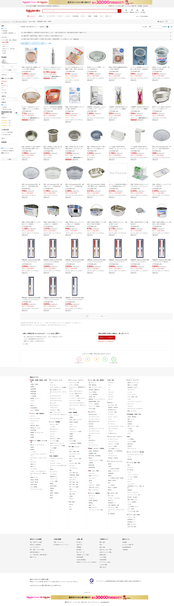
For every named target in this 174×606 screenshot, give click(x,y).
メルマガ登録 (103, 557)
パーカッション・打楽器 (75, 431)
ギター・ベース (73, 426)
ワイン (109, 385)
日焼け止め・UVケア (94, 487)
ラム (109, 389)
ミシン (32, 403)
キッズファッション (113, 439)
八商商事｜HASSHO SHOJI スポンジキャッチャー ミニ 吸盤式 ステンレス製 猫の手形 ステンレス (118, 108)
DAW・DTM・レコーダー (75, 419)
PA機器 (71, 417)
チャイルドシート (112, 455)
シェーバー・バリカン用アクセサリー (58, 466)
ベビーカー (111, 453)
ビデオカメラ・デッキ (55, 398)
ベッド (129, 472)
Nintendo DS (92, 440)
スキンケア (91, 473)
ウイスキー (111, 382)
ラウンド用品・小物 (132, 396)
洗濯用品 (130, 424)
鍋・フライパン (92, 382)
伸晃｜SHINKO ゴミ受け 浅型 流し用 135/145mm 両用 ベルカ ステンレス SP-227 (31, 148)
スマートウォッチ (132, 448)
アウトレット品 (131, 517)
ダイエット (91, 498)
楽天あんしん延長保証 (35, 544)
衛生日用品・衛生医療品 (95, 455)
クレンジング (92, 478)
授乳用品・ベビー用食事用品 (115, 451)
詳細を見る (76, 39)
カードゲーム (111, 421)
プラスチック (4, 85)
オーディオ (52, 385)
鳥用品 (109, 475)
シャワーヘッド (54, 479)
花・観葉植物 (111, 513)
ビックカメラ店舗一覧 (130, 6)
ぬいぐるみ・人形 (112, 405)
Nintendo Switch (93, 414)
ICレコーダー (53, 403)
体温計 (51, 497)
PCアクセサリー (54, 429)
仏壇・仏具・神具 (132, 526)
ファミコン (91, 442)
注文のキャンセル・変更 (105, 549)
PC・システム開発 (73, 486)
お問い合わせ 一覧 (85, 602)
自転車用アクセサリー (133, 387)
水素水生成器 (33, 484)
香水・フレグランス (94, 489)
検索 (10, 70)
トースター (33, 452)
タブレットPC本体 (73, 385)
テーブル (130, 479)
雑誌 (70, 470)
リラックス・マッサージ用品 (96, 510)
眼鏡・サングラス (132, 411)
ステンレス (4, 81)
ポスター (71, 498)
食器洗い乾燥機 (34, 479)
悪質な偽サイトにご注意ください (53, 585)
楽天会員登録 (144, 16)
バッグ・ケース (131, 394)
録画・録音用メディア (55, 389)
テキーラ (110, 399)
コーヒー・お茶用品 (94, 404)
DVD (70, 509)
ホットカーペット (34, 420)
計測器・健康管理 (93, 500)
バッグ (129, 457)
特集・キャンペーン (59, 542)
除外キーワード (5, 153)
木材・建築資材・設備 (113, 505)
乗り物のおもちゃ (112, 409)
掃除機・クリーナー (35, 398)
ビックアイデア (51, 16)
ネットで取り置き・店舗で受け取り (38, 554)
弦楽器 (71, 436)
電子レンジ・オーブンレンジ (37, 444)
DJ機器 (71, 434)
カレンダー (72, 465)
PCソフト (52, 452)
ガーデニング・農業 (113, 507)
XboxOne (91, 424)
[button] (1, 61)
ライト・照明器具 (34, 410)
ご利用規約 (125, 549)
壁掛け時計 (130, 444)
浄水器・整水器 (34, 482)
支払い (101, 544)
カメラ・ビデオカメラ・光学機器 (58, 387)
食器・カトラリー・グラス (95, 387)
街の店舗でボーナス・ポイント (61, 544)
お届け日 (3, 102)
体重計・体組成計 (54, 493)
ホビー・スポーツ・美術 (75, 458)
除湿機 (32, 437)
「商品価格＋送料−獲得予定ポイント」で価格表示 (32, 26)
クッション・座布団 (132, 477)
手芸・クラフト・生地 (133, 426)
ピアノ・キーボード (74, 415)
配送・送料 (102, 542)
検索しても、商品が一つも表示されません (34, 341)
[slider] (1, 63)
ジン (109, 387)
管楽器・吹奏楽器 (73, 422)
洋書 (70, 489)
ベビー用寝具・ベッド (113, 448)
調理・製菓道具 (92, 385)
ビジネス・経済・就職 (74, 463)
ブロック (110, 431)
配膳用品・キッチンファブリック (97, 399)
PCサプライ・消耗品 (55, 438)
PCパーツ (52, 450)
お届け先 (3, 96)
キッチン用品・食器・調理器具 (19, 21)
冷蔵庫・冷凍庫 (34, 384)
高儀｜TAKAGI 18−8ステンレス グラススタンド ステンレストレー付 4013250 (139, 186)
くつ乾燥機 (33, 396)
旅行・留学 (72, 456)
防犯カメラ (111, 500)
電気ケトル (33, 466)
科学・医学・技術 (73, 484)
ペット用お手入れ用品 (113, 468)
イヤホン (68, 16)
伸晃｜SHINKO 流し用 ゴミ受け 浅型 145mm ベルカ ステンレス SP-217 (74, 148)
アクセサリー (72, 429)
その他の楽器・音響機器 (75, 443)
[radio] (2, 28)
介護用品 (91, 462)
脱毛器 (51, 469)
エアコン (83, 16)
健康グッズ (91, 505)
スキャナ (52, 436)
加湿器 (32, 435)
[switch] (16, 113)
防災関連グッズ (112, 502)
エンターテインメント (74, 454)
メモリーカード (54, 407)
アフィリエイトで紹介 (105, 562)
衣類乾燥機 (33, 391)
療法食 (109, 489)
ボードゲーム (111, 424)
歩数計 (51, 490)
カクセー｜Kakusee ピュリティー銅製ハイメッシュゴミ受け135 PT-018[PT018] (31, 108)
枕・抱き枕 (130, 469)
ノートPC (52, 426)
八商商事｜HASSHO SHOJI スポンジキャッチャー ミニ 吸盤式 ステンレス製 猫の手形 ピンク (139, 108)
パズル (109, 419)
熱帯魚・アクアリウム (113, 471)
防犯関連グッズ (131, 519)
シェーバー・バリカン (55, 463)
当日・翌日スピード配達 (36, 542)
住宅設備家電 (33, 407)
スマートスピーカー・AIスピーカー (58, 415)
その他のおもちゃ (112, 433)
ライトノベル (72, 491)
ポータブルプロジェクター (56, 418)
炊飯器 (32, 447)
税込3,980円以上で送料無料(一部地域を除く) (49, 6)
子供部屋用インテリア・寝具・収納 (136, 487)
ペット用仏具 (111, 485)
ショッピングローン (35, 547)
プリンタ (52, 434)
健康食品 (91, 502)
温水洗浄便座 (53, 486)
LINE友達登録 (103, 559)
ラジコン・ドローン (113, 416)
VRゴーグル (72, 409)
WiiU (90, 435)
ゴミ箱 (129, 504)
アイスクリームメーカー (36, 489)
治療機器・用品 (92, 453)
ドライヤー (60, 16)
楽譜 (70, 461)
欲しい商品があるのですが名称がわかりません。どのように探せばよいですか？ (43, 336)
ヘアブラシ (52, 461)
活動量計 (52, 488)
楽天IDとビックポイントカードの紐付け (86, 562)
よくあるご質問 (120, 6)
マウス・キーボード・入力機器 (57, 445)
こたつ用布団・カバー (133, 506)
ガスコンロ (33, 461)
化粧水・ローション (94, 475)
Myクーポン (79, 552)
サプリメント (92, 495)
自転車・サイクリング (133, 382)
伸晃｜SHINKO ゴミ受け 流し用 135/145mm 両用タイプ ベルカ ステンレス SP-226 (53, 148)
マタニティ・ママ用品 (113, 444)
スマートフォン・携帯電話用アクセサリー (77, 388)
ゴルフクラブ (131, 389)
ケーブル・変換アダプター (75, 393)
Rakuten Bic (33, 11)
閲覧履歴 (79, 547)
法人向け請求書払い (81, 559)
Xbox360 (91, 426)
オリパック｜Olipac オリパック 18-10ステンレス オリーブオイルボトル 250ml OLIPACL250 (52, 69)
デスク (129, 481)
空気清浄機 (75, 16)
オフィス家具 (131, 509)
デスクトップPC (54, 424)
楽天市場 (145, 6)
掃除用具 (130, 421)
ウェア (129, 399)
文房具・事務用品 (132, 416)
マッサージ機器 (54, 481)
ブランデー (111, 396)
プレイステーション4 (94, 419)
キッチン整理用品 (93, 394)
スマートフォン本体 (74, 382)
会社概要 (140, 6)
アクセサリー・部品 (55, 410)
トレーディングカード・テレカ (115, 426)
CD (70, 507)
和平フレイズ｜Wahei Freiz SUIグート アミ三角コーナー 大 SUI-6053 (161, 108)
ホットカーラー (54, 471)
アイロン (32, 400)
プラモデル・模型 (112, 412)
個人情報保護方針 (126, 547)
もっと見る (25, 344)
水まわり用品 (92, 408)
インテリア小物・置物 (133, 511)
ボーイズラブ (72, 479)
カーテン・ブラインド (133, 492)
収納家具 (130, 490)
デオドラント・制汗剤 (94, 485)
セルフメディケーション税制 (37, 585)
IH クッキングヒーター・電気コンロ (38, 474)
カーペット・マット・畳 (133, 494)
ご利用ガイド (111, 6)
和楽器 (71, 438)
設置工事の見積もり (35, 552)
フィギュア (111, 414)
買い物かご (79, 542)
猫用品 (109, 464)
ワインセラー (33, 469)
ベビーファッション (113, 441)
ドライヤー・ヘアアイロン (56, 458)
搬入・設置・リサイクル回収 (37, 549)
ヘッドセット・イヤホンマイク (77, 398)
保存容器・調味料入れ (94, 389)
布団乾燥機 (33, 393)
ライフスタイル (73, 468)
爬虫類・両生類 (112, 480)
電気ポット (33, 464)
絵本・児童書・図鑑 (74, 451)
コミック (71, 449)
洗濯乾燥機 (33, 389)
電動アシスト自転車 (132, 385)
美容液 (90, 480)
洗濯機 (95, 16)
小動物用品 (111, 473)
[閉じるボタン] (171, 32)
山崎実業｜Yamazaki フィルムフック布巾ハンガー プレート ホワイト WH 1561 (96, 108)
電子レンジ (108, 16)
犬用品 (109, 466)
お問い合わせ (103, 567)
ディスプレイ (53, 431)
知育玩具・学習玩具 (113, 407)
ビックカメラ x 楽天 (31, 6)
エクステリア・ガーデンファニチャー (116, 510)
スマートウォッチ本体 (74, 400)
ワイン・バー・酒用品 (94, 406)
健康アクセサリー (93, 507)
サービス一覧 (76, 602)
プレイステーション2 (94, 433)
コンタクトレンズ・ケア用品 (96, 460)
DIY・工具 (110, 495)
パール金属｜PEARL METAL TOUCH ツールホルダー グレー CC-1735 (139, 148)
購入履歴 (79, 549)
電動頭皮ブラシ (54, 476)
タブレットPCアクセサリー (76, 391)
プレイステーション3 (94, 431)
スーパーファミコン (94, 445)
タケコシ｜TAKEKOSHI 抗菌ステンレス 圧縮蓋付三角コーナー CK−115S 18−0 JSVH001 (118, 186)
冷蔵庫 (89, 16)
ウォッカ (110, 394)
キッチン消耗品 (92, 392)
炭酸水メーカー (34, 477)
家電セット (41, 16)
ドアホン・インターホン (114, 498)
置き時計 (130, 446)
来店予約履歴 (80, 557)
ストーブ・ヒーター (35, 418)
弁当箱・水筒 (92, 396)
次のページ (103, 316)
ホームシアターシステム (56, 400)
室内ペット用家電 (112, 487)
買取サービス (33, 557)
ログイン (138, 16)
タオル (129, 433)
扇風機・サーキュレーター (37, 432)
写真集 (71, 496)
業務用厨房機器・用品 (94, 401)
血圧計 (51, 495)
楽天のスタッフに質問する (107, 337)
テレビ (101, 16)
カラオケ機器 (72, 441)
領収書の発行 (103, 554)
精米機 (32, 449)
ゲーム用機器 (53, 448)
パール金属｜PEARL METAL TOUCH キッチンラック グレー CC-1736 (118, 148)
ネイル (90, 482)
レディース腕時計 (132, 441)
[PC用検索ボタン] (119, 11)
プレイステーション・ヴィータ (96, 428)
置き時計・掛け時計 (132, 497)
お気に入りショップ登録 (105, 552)
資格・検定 (72, 494)
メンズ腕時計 (131, 439)
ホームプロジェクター (55, 396)
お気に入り (79, 544)
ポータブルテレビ (54, 405)
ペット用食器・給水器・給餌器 (115, 478)
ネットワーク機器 (54, 441)
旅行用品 (130, 459)
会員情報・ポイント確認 (83, 554)
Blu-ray (71, 504)
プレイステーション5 (94, 416)
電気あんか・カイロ (35, 428)
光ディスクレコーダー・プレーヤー (58, 392)
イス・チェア (131, 484)
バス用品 (130, 428)
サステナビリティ (95, 602)
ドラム (71, 424)
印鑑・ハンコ (131, 419)
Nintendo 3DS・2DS (94, 421)
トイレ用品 (130, 431)
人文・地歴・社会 (73, 472)
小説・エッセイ (73, 477)
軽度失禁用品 (92, 467)
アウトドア (130, 406)
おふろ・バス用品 (112, 446)
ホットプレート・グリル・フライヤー (38, 458)
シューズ (130, 392)
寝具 (129, 465)
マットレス (130, 467)
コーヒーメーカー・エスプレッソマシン (38, 454)
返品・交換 (102, 547)
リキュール (111, 392)
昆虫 (109, 482)
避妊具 (90, 458)
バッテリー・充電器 (74, 396)
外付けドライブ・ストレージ (57, 443)
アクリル (3, 90)
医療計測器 (91, 465)
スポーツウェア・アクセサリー (135, 408)
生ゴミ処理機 (33, 486)
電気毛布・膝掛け (34, 425)
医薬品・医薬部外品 (94, 451)
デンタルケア (53, 474)
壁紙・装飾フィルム (132, 499)
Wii (89, 438)
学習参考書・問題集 (74, 475)
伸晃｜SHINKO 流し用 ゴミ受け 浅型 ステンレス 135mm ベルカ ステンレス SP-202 (96, 148)
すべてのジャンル (5, 21)
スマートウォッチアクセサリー (77, 403)
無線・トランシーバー (55, 412)
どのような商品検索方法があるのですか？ (34, 339)
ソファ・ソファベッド (133, 474)
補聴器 (51, 483)
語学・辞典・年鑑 (73, 482)
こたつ (32, 423)
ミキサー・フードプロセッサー (38, 471)
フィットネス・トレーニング (135, 401)
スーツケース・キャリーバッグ (135, 454)
